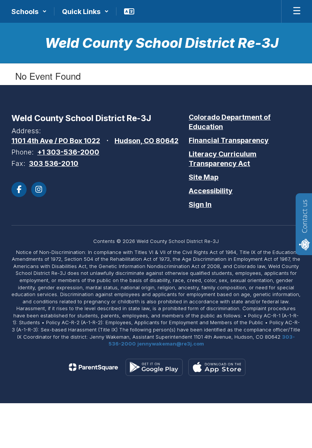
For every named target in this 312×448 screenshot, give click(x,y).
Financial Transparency (229, 140)
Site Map (203, 177)
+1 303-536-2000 (68, 152)
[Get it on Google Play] (154, 367)
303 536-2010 (53, 163)
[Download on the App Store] (216, 367)
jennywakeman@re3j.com (170, 344)
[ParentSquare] (93, 367)
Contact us (304, 216)
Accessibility (210, 191)
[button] (29, 11)
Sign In (200, 204)
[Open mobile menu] (297, 11)
